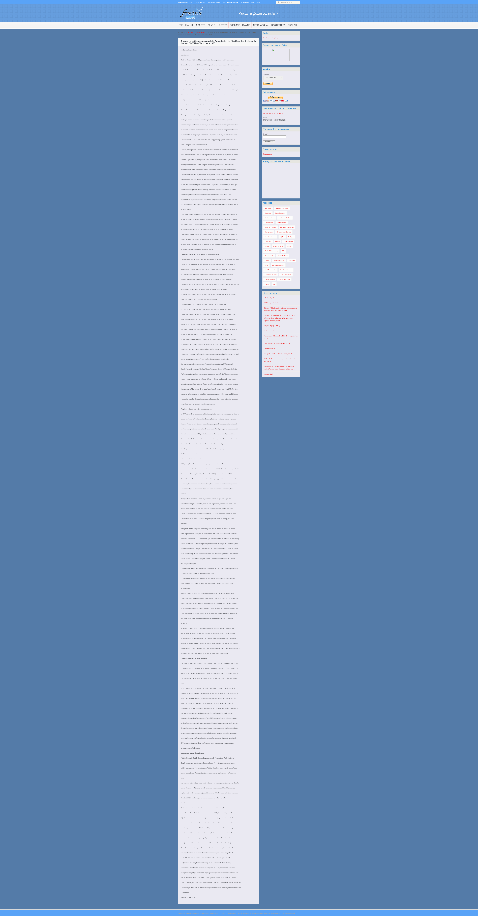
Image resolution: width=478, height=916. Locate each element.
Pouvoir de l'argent (278, 265)
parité (266, 265)
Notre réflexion (201, 32)
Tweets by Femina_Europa (271, 38)
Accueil (190, 32)
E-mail (265, 134)
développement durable (284, 232)
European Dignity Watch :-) (272, 326)
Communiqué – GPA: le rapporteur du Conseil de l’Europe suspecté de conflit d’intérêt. (254, 913)
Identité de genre (283, 255)
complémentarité (280, 213)
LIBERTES (222, 25)
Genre (211, 25)
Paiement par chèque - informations (273, 113)
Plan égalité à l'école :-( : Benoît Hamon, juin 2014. (279, 354)
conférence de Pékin (285, 218)
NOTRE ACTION (200, 2)
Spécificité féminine (286, 270)
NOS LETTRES (278, 25)
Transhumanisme (270, 279)
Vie (181, 25)
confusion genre (270, 218)
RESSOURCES (255, 2)
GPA (283, 251)
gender (289, 246)
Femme (267, 246)
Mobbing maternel (279, 260)
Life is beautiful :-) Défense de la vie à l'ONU (277, 343)
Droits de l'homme (270, 227)
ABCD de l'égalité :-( (270, 298)
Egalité (282, 236)
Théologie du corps (270, 274)
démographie (269, 232)
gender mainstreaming (271, 251)
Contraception (269, 222)
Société (200, 25)
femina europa (288, 241)
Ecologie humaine (240, 25)
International (261, 25)
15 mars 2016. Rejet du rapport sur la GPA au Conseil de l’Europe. (198, 913)
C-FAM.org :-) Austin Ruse (272, 303)
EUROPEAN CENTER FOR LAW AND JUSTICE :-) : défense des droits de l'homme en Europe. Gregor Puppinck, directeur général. (280, 318)
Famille (189, 25)
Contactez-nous (267, 154)
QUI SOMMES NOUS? (185, 2)
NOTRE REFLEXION (214, 2)
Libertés (267, 260)
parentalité (292, 260)
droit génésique (281, 222)
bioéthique (268, 213)
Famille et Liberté (269, 331)
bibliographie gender (282, 208)
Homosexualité (269, 255)
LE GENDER (245, 2)
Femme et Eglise (278, 246)
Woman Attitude (268, 374)
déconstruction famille (287, 227)
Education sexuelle (270, 236)
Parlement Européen (269, 349)
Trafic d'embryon (286, 274)
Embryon (291, 236)
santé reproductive (270, 270)
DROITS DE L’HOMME (230, 2)
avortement (268, 208)
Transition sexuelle (284, 279)
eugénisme (268, 241)
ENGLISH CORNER (289, 913)
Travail (267, 284)
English (292, 25)
